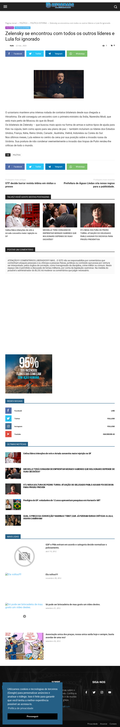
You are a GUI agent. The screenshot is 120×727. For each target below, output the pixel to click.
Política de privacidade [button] (20, 708)
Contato (113, 723)
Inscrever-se (109, 434)
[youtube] (110, 692)
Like (113, 411)
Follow (111, 418)
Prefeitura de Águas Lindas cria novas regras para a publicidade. (89, 185)
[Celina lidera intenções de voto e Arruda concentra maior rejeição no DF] (22, 215)
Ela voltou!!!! (52, 574)
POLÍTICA (9, 28)
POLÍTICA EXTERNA (22, 28)
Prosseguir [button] (32, 716)
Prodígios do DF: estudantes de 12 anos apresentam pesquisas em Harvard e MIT (61, 500)
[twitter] (94, 692)
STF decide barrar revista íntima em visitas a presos (30, 185)
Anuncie (103, 723)
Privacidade (93, 723)
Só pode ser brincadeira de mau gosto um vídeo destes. (73, 604)
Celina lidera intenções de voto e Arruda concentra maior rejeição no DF (21, 233)
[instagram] (102, 692)
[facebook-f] (86, 692)
